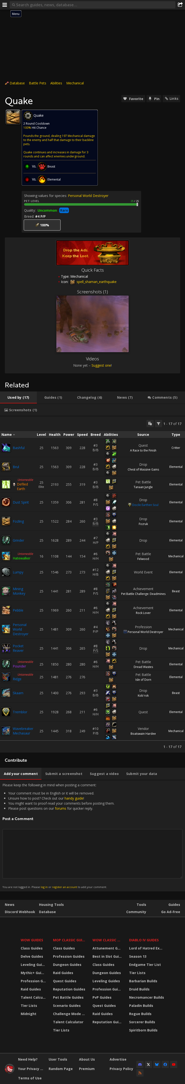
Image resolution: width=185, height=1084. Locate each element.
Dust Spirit (21, 502)
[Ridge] (6, 676)
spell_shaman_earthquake (96, 281)
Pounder (19, 666)
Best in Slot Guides (107, 956)
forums (60, 808)
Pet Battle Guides (68, 997)
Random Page (61, 1068)
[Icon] (13, 117)
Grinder (18, 540)
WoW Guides (32, 940)
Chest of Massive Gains (143, 469)
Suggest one (101, 365)
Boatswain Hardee (143, 734)
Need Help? (28, 1059)
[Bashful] (6, 447)
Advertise (118, 1059)
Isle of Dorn (143, 680)
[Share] (180, 5)
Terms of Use (30, 1078)
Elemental (176, 467)
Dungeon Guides (67, 964)
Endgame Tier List (145, 964)
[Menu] (5, 5)
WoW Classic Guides (107, 940)
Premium (87, 1068)
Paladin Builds (141, 1005)
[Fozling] (6, 521)
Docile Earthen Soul (145, 505)
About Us (87, 1059)
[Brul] (6, 466)
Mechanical (75, 83)
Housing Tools (51, 904)
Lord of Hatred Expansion (147, 948)
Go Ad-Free (170, 911)
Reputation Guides (69, 989)
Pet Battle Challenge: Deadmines (143, 594)
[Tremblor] (6, 711)
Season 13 (137, 956)
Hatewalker (21, 558)
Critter (176, 448)
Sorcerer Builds (142, 1022)
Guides (174, 904)
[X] (148, 1064)
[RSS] (140, 1073)
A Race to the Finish (143, 450)
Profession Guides (34, 981)
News (9, 904)
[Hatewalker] (6, 556)
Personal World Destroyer (88, 195)
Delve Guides (32, 956)
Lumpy (18, 572)
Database (17, 83)
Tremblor (20, 712)
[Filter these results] (158, 423)
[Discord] (140, 1064)
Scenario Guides (67, 1005)
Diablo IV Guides (144, 940)
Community (136, 911)
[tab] (18, 397)
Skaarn (18, 693)
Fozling (18, 521)
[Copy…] (150, 423)
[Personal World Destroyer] (6, 629)
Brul (16, 467)
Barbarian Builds (143, 981)
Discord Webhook (20, 911)
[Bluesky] (156, 1064)
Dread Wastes (143, 667)
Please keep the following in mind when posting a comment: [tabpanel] (58, 836)
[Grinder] (6, 540)
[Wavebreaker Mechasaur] (6, 730)
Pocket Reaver (18, 648)
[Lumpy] (6, 572)
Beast (176, 591)
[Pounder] (6, 664)
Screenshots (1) (92, 292)
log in (44, 887)
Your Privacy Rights (31, 1068)
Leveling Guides (34, 964)
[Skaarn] (6, 692)
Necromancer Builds (146, 997)
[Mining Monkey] (6, 591)
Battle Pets (37, 83)
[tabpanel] (92, 584)
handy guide (74, 798)
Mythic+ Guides (34, 972)
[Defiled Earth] (6, 484)
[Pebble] (6, 610)
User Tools (58, 1059)
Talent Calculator (34, 997)
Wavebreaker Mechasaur (23, 730)
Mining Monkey (19, 591)
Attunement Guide (107, 948)
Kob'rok (143, 695)
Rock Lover (143, 613)
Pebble (18, 610)
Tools (141, 904)
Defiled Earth (22, 486)
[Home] (9, 1072)
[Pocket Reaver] (6, 648)
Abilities (56, 83)
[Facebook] (165, 1064)
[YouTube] (173, 1064)
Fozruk (143, 524)
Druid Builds (139, 989)
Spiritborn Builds (143, 1030)
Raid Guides (31, 989)
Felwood (143, 559)
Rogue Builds (140, 1013)
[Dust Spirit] (6, 502)
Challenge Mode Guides (70, 1013)
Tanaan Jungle (143, 487)
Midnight (28, 1013)
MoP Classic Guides (70, 940)
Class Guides (32, 948)
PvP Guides (102, 997)
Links (174, 98)
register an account (64, 887)
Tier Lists (29, 1005)
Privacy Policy (121, 1068)
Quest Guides (64, 981)
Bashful (19, 447)
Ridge (17, 679)
